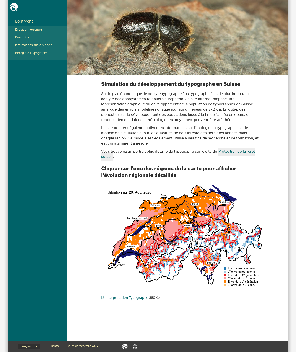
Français (26, 346)
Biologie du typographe (31, 54)
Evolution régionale (28, 30)
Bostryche (24, 22)
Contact (55, 346)
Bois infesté (23, 38)
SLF (135, 346)
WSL (125, 346)
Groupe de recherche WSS (82, 346)
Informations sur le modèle (34, 46)
